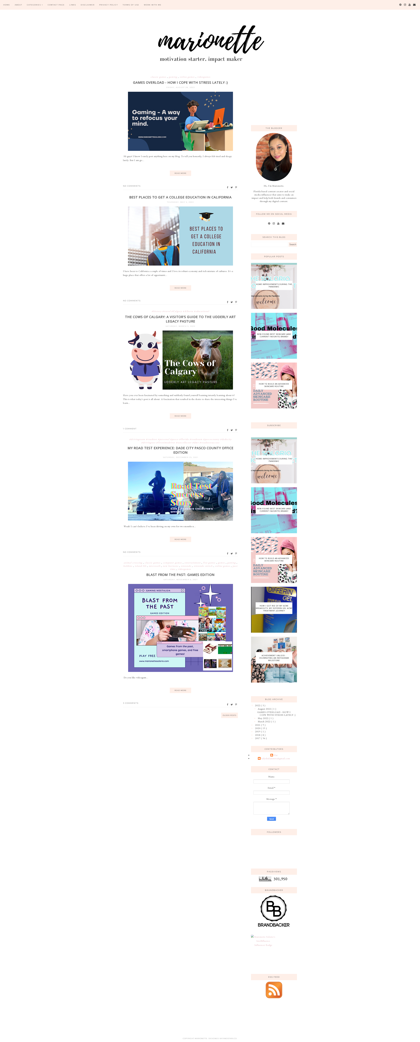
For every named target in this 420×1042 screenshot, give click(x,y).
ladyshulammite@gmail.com (275, 758)
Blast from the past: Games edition (180, 574)
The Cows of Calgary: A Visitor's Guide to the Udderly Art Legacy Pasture (180, 319)
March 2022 (264, 721)
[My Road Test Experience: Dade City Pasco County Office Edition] (180, 519)
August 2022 (265, 708)
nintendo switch (203, 565)
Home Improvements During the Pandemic (274, 285)
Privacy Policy (108, 5)
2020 (258, 728)
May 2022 (263, 718)
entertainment (192, 562)
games (222, 562)
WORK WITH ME (152, 5)
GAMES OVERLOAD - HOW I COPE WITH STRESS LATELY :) (180, 82)
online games (188, 76)
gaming (173, 76)
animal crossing (133, 562)
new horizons (171, 565)
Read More (181, 173)
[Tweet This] (232, 187)
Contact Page (56, 5)
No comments (132, 186)
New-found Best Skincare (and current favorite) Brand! (274, 335)
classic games (159, 76)
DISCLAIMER (87, 5)
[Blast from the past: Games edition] (180, 671)
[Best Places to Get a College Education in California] (180, 264)
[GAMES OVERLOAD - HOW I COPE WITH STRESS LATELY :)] (180, 150)
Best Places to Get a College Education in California (180, 197)
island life (141, 565)
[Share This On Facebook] (227, 187)
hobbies (128, 565)
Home (6, 5)
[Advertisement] (275, 97)
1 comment (130, 429)
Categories (34, 5)
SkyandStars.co (228, 1038)
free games (209, 562)
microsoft (155, 565)
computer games (173, 562)
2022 (258, 705)
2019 (258, 731)
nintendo (186, 565)
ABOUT (18, 5)
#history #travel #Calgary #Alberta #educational (180, 311)
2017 (258, 738)
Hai (276, 755)
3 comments (130, 703)
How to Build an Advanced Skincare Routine (274, 385)
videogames (203, 76)
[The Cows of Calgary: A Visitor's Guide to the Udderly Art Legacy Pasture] (180, 388)
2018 (258, 734)
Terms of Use (131, 5)
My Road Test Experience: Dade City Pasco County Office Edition (180, 450)
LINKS (72, 5)
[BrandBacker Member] (274, 926)
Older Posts (229, 715)
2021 (258, 724)
